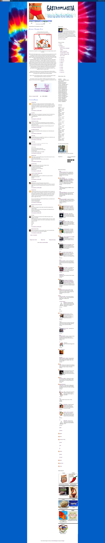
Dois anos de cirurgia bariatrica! (68, 244)
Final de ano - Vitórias (67, 221)
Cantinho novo (61, 275)
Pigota (60, 427)
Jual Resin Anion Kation (67, 229)
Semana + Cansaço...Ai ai (63, 51)
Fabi (60, 295)
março (61, 70)
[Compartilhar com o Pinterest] (46, 96)
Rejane (60, 205)
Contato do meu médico (62, 296)
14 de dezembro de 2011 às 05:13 (36, 202)
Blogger (63, 540)
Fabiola (60, 186)
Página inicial (43, 239)
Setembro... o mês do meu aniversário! (68, 412)
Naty (60, 335)
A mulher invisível (66, 213)
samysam (65, 28)
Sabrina (60, 436)
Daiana (60, 403)
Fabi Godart (61, 243)
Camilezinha (61, 266)
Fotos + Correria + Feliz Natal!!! (64, 48)
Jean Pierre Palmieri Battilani (35, 173)
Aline (60, 309)
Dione (60, 251)
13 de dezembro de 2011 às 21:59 (36, 179)
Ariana (60, 369)
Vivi (31, 215)
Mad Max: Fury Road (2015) (63, 199)
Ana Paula (60, 357)
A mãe (32, 135)
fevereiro (61, 72)
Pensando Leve (61, 274)
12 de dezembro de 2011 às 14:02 (36, 133)
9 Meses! (61, 49)
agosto (61, 62)
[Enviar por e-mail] (42, 96)
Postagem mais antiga (52, 239)
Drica (60, 398)
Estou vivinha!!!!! (66, 267)
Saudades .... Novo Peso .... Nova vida (63, 358)
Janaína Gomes (61, 212)
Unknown (32, 102)
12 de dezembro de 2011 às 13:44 (36, 127)
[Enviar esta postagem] (40, 96)
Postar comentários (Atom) (44, 242)
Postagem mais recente (33, 239)
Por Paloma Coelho (34, 129)
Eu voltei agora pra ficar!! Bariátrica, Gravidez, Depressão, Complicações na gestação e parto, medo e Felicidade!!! (69, 281)
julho (61, 64)
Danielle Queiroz (33, 121)
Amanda (60, 411)
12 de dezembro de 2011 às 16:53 (36, 153)
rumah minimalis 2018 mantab (63, 192)
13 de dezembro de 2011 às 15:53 (36, 161)
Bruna (60, 313)
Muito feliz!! (65, 302)
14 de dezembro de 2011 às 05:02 (36, 187)
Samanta (60, 454)
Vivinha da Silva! (61, 385)
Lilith (60, 228)
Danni (60, 279)
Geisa (60, 445)
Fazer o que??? (62, 55)
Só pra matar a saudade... (62, 378)
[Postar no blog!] (43, 96)
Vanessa (60, 460)
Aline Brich (33, 163)
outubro (61, 59)
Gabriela (60, 451)
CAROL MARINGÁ (62, 178)
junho (61, 65)
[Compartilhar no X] (44, 96)
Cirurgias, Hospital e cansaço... (64, 52)
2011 (60, 45)
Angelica (60, 433)
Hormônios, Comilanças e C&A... (64, 54)
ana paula (32, 181)
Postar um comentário (33, 235)
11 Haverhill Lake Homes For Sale (63, 172)
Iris (59, 198)
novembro (62, 57)
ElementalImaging (54, 540)
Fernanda (60, 457)
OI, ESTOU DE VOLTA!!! (62, 336)
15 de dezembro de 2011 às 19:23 (36, 226)
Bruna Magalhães (62, 349)
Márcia (60, 377)
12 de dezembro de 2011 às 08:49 (36, 110)
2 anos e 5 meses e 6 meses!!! (67, 252)
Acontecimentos (66, 404)
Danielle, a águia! (61, 220)
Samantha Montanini (62, 384)
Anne (60, 171)
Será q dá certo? (66, 328)
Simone (60, 321)
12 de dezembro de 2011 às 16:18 (36, 139)
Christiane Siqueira (62, 301)
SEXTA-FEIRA (65, 420)
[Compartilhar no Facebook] (45, 96)
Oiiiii (64, 370)
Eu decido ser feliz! (62, 439)
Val (59, 448)
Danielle (60, 442)
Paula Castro (61, 463)
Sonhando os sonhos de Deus (35, 204)
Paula (60, 391)
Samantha (32, 155)
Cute (60, 191)
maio (61, 67)
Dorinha (60, 466)
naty (32, 112)
